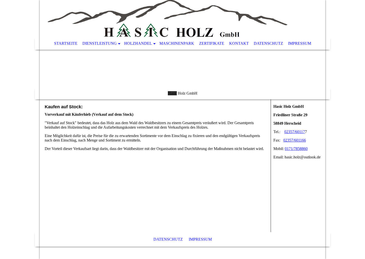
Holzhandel (138, 43)
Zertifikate (211, 43)
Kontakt (239, 43)
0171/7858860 (296, 149)
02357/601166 (294, 140)
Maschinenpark (176, 43)
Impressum (299, 43)
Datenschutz (268, 43)
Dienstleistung (99, 43)
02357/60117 (294, 132)
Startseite (65, 43)
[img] (182, 49)
